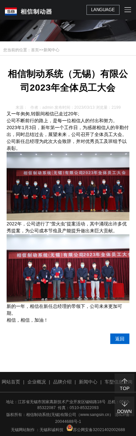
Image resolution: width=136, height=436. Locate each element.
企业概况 (36, 381)
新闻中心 (51, 50)
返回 (119, 338)
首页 (35, 50)
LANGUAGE (103, 9)
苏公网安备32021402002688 (99, 429)
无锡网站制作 (23, 429)
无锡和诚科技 (51, 429)
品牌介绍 (62, 381)
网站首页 (11, 381)
